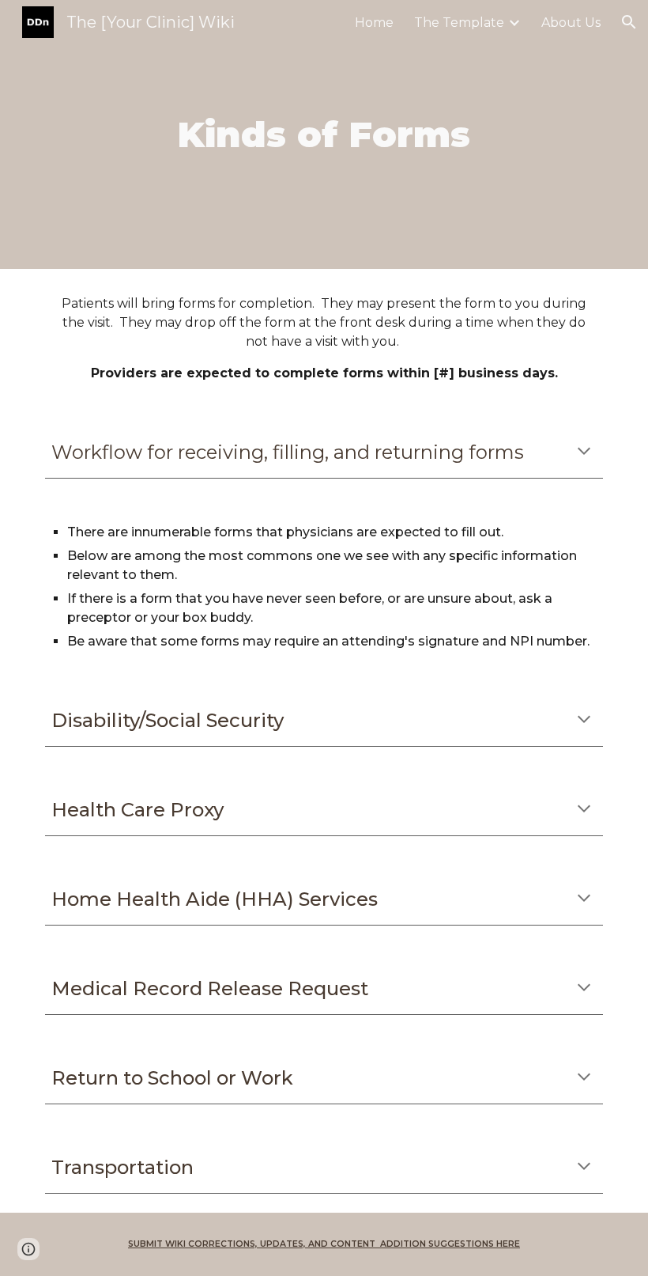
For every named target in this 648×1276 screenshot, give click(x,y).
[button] (629, 22)
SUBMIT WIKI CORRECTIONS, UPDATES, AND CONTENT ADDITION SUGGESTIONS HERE (324, 1244)
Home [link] (374, 22)
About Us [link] (571, 22)
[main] (324, 135)
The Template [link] (459, 22)
